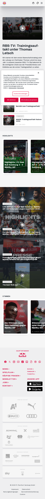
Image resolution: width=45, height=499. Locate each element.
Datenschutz (13, 87)
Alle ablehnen (11, 99)
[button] (22, 28)
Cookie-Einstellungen (20, 93)
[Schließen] (38, 73)
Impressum (20, 87)
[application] (23, 28)
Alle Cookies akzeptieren (29, 99)
